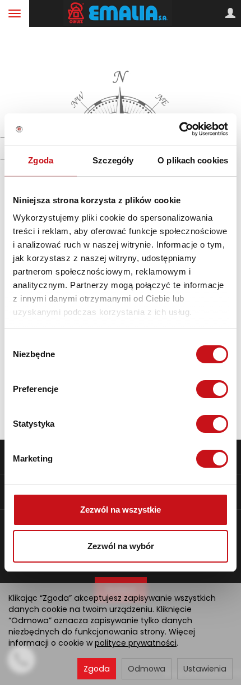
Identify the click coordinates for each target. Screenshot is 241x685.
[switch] (212, 389)
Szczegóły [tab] (112, 160)
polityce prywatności (136, 643)
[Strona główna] (120, 13)
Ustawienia (204, 668)
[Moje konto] (230, 13)
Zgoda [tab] (40, 160)
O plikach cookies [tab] (192, 160)
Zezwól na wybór (120, 546)
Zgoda (97, 668)
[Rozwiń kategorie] (14, 13)
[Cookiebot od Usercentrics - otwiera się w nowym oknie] (179, 129)
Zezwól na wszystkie (120, 509)
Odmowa (146, 668)
